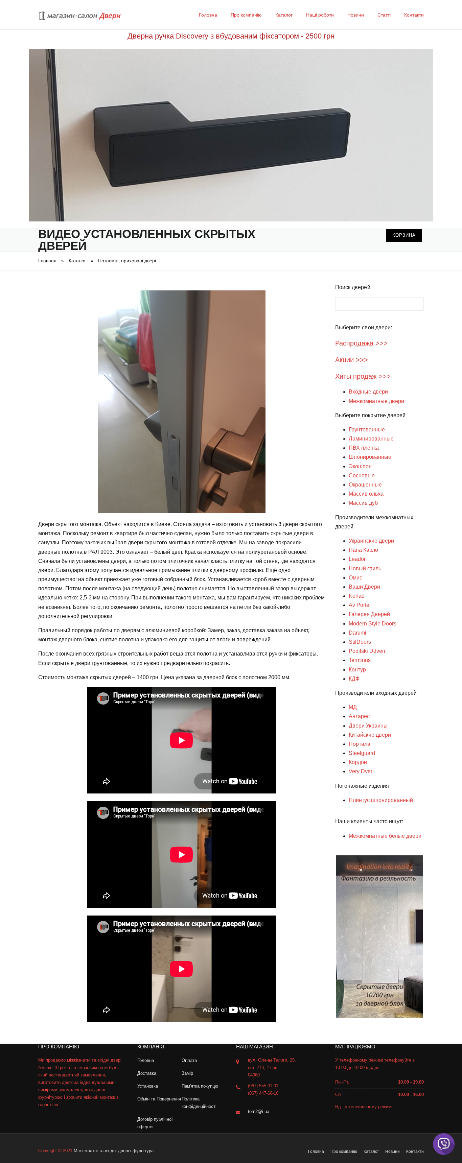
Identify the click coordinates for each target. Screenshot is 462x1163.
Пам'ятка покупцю (200, 1086)
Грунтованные (367, 429)
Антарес (359, 716)
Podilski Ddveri (367, 651)
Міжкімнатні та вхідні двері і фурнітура (114, 1150)
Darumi (357, 633)
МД (353, 707)
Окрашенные (365, 485)
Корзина (404, 235)
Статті (384, 15)
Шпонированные (370, 457)
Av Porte (359, 605)
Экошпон (360, 466)
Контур (357, 669)
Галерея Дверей (369, 614)
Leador (357, 559)
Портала (359, 744)
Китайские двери (370, 735)
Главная (47, 260)
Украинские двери (371, 541)
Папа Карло (363, 550)
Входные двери (368, 392)
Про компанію (246, 15)
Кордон (358, 762)
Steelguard (362, 753)
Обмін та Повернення (159, 1098)
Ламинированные (371, 439)
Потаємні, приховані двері (127, 260)
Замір (187, 1073)
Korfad (357, 596)
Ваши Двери (364, 587)
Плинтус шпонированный (381, 800)
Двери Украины (368, 726)
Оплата (189, 1060)
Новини (355, 15)
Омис (355, 577)
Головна (208, 15)
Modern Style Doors (372, 623)
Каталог (284, 15)
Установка (147, 1086)
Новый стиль (365, 568)
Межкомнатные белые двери (385, 836)
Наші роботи (320, 15)
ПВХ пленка (364, 448)
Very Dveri (361, 771)
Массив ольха (366, 494)
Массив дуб (363, 503)
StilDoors (360, 642)
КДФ (354, 679)
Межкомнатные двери (376, 401)
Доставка (146, 1073)
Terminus (360, 660)
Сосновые (362, 475)
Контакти (414, 15)
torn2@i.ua (258, 1111)
